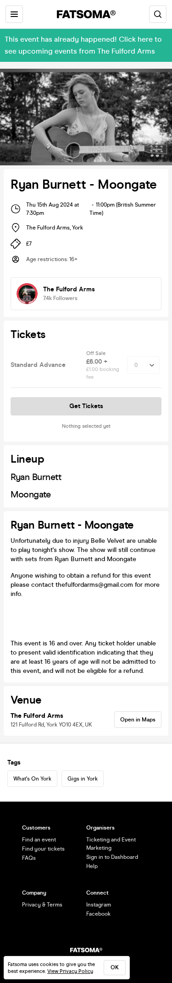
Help (92, 866)
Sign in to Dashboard (112, 857)
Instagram (98, 904)
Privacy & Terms (42, 904)
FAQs (29, 858)
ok (115, 967)
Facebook (98, 914)
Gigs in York (82, 778)
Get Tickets (86, 406)
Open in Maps (137, 719)
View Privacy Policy (70, 971)
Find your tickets (43, 849)
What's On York (32, 778)
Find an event (39, 839)
